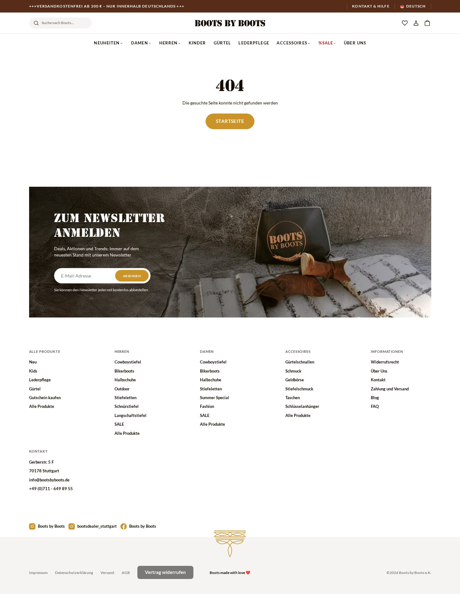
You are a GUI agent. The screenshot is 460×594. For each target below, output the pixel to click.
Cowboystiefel (128, 361)
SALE (119, 424)
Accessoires (292, 42)
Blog (375, 397)
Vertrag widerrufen (165, 572)
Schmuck (293, 370)
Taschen (292, 397)
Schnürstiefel (127, 406)
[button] (427, 23)
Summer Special (214, 397)
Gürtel (222, 42)
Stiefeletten (125, 397)
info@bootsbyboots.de (49, 479)
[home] (230, 23)
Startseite (230, 121)
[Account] (416, 23)
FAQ (375, 406)
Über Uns (355, 42)
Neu (33, 361)
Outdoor (122, 388)
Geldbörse (294, 379)
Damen (139, 42)
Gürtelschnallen (299, 361)
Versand (107, 572)
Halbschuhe (125, 379)
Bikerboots (124, 370)
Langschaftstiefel (130, 415)
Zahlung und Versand (390, 388)
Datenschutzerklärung (74, 572)
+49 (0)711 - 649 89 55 (51, 488)
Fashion (207, 406)
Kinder (197, 42)
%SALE (326, 42)
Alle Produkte (41, 406)
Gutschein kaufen (45, 397)
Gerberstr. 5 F (41, 462)
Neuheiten (107, 42)
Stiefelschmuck (299, 388)
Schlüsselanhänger (302, 406)
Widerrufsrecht (385, 361)
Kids (33, 370)
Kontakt (378, 379)
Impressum (38, 572)
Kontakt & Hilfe (370, 6)
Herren (168, 42)
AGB (126, 572)
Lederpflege (253, 42)
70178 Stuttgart (44, 470)
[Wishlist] (404, 23)
